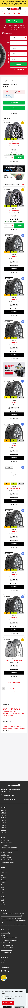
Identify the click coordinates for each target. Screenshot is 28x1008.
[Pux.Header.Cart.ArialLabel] (14, 13)
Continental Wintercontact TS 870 (9, 850)
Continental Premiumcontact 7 (9, 847)
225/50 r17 (3, 832)
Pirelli (2, 892)
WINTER (5, 708)
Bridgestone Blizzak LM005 (8, 862)
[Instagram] (5, 971)
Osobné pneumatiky (18, 80)
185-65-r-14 (12, 728)
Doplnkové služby (5, 933)
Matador (3, 882)
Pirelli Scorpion (5, 855)
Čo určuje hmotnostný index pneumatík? (11, 916)
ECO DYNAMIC (9, 715)
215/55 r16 (3, 830)
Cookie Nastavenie (6, 952)
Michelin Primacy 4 (6, 857)
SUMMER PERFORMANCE (14, 708)
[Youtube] (8, 971)
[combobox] (18, 38)
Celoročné (3, 905)
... (20, 688)
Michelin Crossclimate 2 (7, 842)
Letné (2, 900)
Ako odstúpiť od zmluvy (7, 947)
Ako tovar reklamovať (6, 950)
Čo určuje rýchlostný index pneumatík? (11, 918)
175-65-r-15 (18, 725)
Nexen (2, 887)
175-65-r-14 (12, 725)
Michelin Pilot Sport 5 (6, 860)
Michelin (3, 884)
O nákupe (3, 935)
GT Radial (3, 877)
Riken (2, 889)
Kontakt (3, 960)
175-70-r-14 (8, 727)
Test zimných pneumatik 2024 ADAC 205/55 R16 (13, 925)
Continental (4, 872)
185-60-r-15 (6, 728)
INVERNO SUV (17, 713)
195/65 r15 (3, 815)
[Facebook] (1, 971)
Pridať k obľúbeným (11, 161)
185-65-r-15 (18, 728)
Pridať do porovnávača (14, 161)
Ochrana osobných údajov (7, 945)
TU (21, 5)
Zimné (2, 902)
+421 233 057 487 (8, 795)
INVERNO (10, 711)
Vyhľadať (18, 64)
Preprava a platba (5, 942)
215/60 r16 (3, 825)
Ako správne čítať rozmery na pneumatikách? (12, 913)
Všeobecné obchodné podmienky (9, 940)
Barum (2, 870)
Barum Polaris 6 (5, 845)
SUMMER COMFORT (12, 710)
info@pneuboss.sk (9, 799)
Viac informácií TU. (8, 1003)
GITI (2, 875)
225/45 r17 (3, 813)
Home (4, 80)
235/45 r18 (3, 822)
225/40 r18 (3, 818)
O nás (2, 962)
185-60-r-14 (20, 727)
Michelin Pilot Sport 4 (6, 852)
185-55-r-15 (14, 727)
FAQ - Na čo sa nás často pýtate (9, 938)
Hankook (3, 880)
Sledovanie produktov (17, 161)
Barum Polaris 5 (5, 840)
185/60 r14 (3, 827)
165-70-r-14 (6, 725)
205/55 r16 (3, 810)
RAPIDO (5, 710)
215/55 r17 (3, 820)
